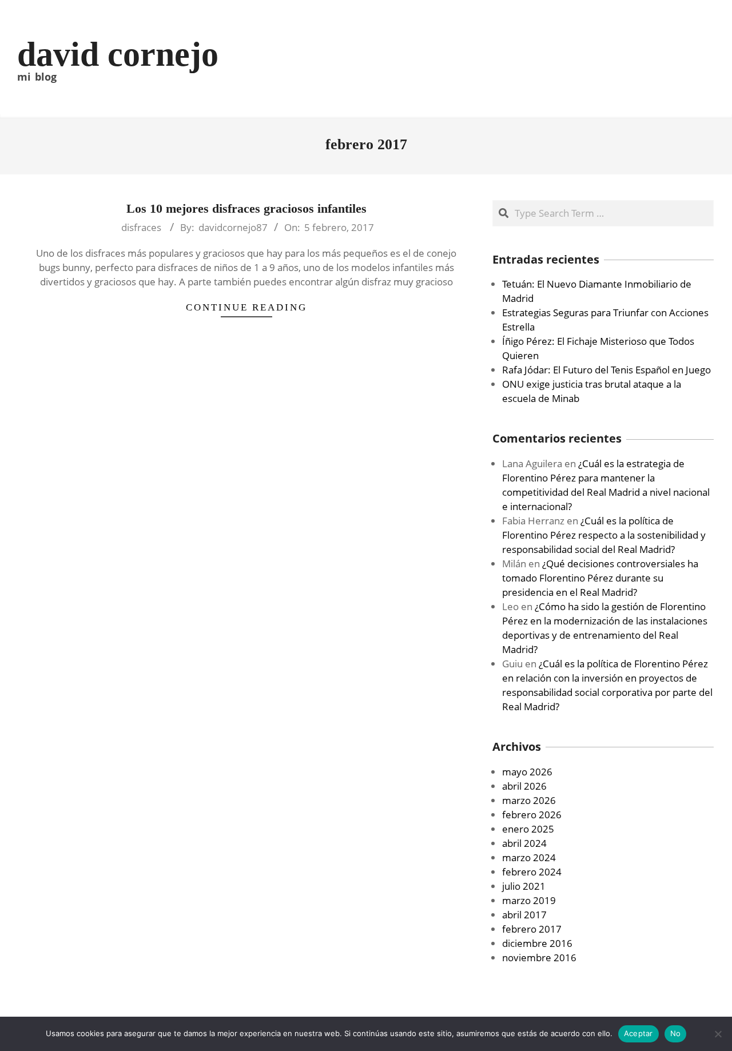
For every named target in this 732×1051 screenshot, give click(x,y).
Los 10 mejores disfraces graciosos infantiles (246, 208)
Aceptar (638, 1033)
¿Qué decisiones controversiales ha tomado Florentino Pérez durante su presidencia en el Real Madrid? (600, 578)
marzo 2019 (529, 900)
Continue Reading (246, 307)
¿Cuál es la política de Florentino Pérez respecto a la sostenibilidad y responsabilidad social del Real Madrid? (604, 535)
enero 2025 (528, 828)
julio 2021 (524, 886)
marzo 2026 (529, 800)
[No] (717, 1034)
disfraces (141, 227)
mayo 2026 (527, 771)
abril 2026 (524, 786)
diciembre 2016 (537, 943)
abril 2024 (524, 843)
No (675, 1033)
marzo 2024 (529, 857)
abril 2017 (524, 914)
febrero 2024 (532, 871)
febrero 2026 (532, 814)
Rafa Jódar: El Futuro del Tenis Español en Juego (606, 369)
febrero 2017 (532, 928)
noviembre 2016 (539, 957)
